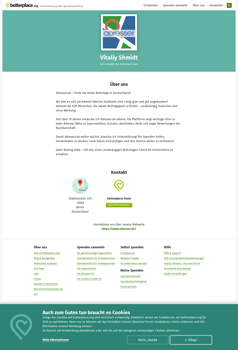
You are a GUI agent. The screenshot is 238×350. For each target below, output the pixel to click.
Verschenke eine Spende (177, 268)
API (35, 294)
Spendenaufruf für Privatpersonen (96, 263)
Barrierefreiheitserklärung (48, 289)
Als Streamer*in (85, 273)
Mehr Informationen (56, 340)
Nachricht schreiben (119, 205)
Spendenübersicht (130, 276)
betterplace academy (45, 263)
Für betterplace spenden (133, 263)
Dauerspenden (128, 286)
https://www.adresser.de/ (119, 229)
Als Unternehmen (86, 268)
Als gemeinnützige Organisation (94, 253)
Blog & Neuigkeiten (44, 258)
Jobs (36, 273)
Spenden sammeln (175, 5)
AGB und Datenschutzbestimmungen (184, 258)
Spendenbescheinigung (133, 281)
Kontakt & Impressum (46, 283)
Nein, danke (147, 340)
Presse (37, 278)
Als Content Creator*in (89, 278)
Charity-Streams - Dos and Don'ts (182, 263)
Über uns (199, 5)
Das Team (39, 268)
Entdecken (151, 5)
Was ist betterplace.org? (47, 253)
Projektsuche (127, 253)
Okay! (192, 340)
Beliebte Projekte (129, 258)
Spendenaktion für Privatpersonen (96, 258)
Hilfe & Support (172, 253)
